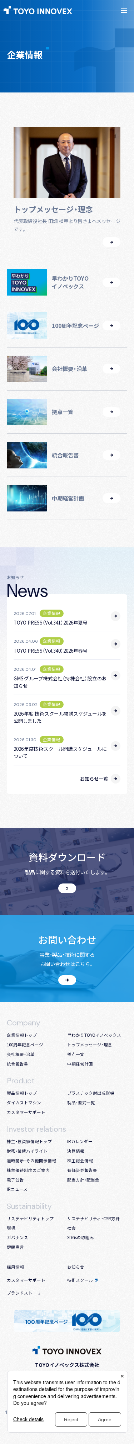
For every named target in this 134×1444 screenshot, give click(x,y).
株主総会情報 (80, 1160)
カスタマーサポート (26, 1112)
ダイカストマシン (24, 1102)
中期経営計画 (80, 1064)
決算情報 (75, 1151)
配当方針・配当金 (83, 1180)
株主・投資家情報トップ (29, 1141)
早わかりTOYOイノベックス (94, 1035)
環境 (11, 1228)
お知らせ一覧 (94, 778)
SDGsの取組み (80, 1237)
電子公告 (15, 1180)
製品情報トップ (22, 1093)
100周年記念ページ (25, 1044)
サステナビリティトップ (30, 1218)
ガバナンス (17, 1237)
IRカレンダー (80, 1141)
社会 (71, 1228)
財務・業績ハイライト (27, 1151)
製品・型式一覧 (81, 1102)
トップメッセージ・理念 (89, 1044)
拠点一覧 (75, 1054)
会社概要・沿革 (21, 1054)
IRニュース (17, 1189)
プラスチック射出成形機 (90, 1093)
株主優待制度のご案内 (28, 1170)
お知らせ (75, 1267)
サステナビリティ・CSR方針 (93, 1218)
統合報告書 (17, 1064)
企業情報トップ (22, 1035)
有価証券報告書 (82, 1170)
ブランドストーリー (26, 1293)
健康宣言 (15, 1247)
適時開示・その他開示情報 (31, 1160)
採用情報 (15, 1267)
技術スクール (80, 1280)
